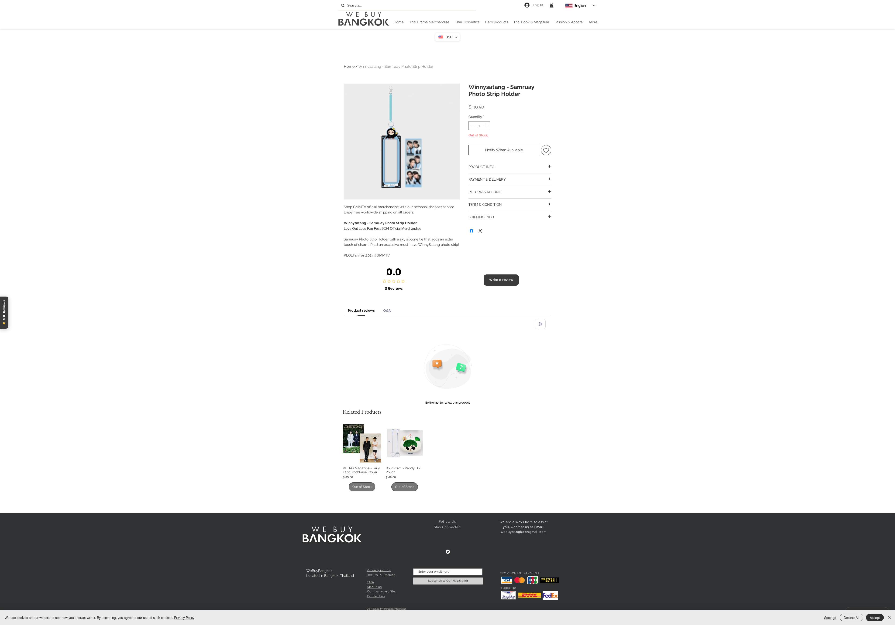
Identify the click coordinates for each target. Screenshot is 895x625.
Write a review (501, 279)
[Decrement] (472, 126)
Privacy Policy (184, 617)
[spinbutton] (479, 126)
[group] (447, 458)
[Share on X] (480, 231)
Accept (875, 617)
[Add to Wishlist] (546, 150)
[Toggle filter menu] (540, 324)
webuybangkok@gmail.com (524, 532)
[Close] (889, 617)
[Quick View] (362, 443)
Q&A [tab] (387, 310)
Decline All (851, 617)
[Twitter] (448, 552)
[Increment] (486, 126)
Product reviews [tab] (361, 310)
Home (349, 66)
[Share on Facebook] (471, 231)
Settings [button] (830, 617)
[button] (552, 5)
